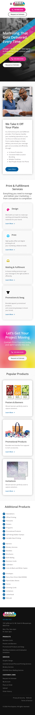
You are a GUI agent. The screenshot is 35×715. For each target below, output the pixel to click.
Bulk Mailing (10, 558)
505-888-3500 (7, 619)
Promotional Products (13, 531)
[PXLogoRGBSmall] (19, 2)
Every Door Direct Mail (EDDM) (16, 577)
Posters (8, 524)
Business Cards (11, 561)
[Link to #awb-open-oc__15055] (11, 4)
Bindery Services (12, 547)
